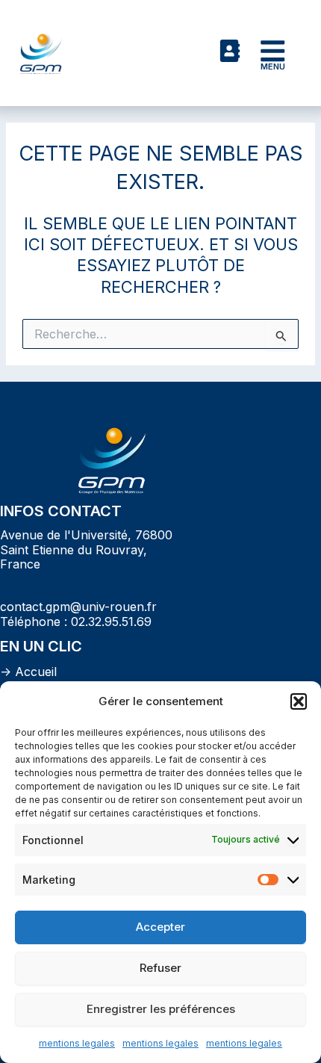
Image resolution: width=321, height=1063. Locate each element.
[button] (298, 701)
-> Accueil (28, 671)
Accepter (160, 927)
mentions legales (77, 1043)
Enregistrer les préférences (161, 1009)
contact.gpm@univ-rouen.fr (78, 606)
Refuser (160, 968)
